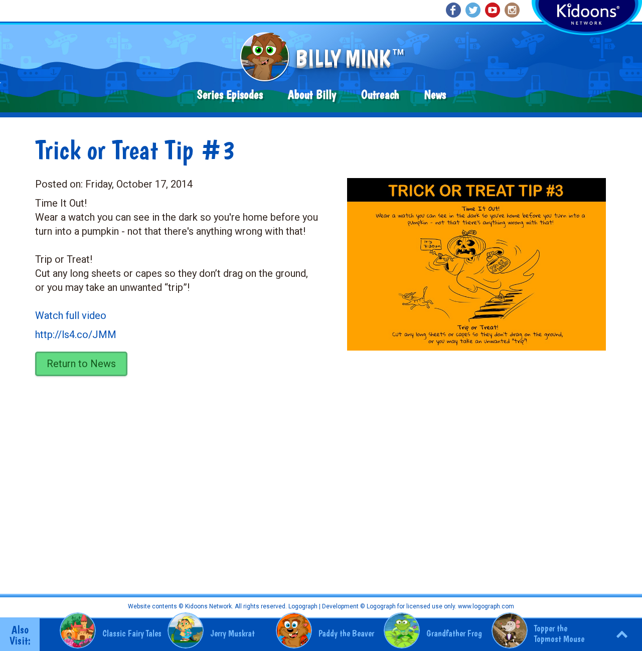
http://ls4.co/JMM (75, 335)
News (435, 94)
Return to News (81, 364)
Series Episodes (230, 94)
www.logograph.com (485, 606)
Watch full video (70, 315)
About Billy (312, 94)
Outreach (380, 94)
